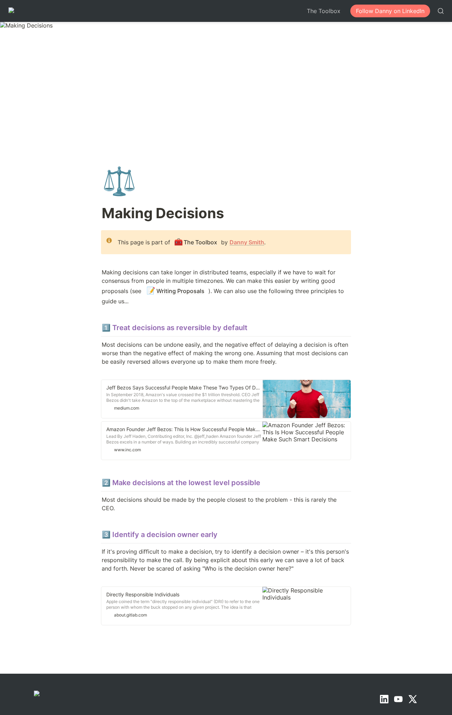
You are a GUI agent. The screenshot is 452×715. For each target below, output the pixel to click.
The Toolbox (323, 10)
